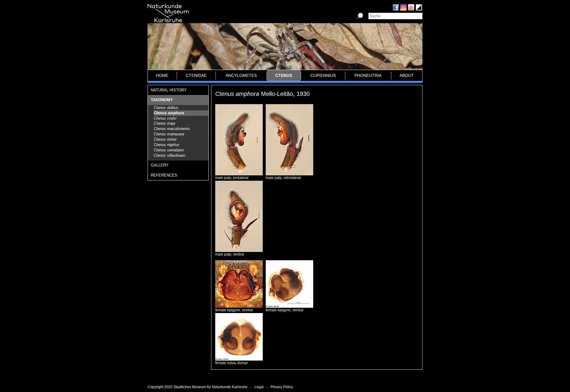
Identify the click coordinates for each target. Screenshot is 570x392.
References (164, 175)
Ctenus (283, 75)
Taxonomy (162, 100)
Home (162, 75)
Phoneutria (367, 75)
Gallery (160, 165)
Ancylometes (241, 75)
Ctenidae (196, 75)
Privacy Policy (281, 387)
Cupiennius (323, 75)
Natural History (169, 90)
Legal (259, 387)
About (407, 75)
